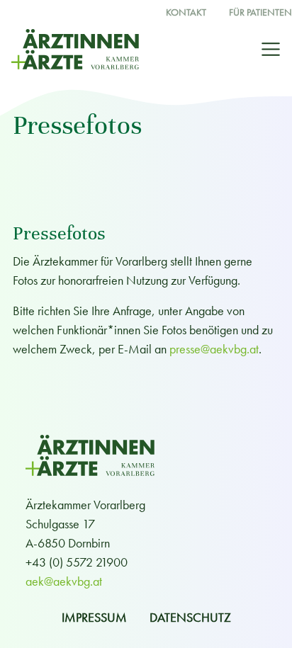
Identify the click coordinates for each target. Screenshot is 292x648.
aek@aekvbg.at (64, 581)
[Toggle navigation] (270, 49)
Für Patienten (260, 12)
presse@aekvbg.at (214, 349)
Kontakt (186, 12)
